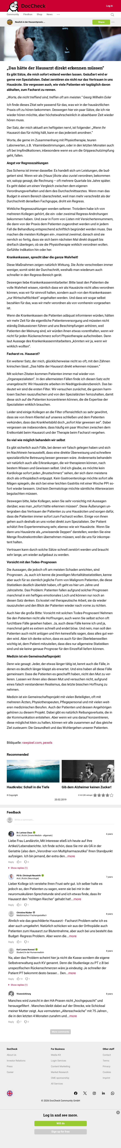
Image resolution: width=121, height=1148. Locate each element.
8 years (109, 914)
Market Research (59, 1072)
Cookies (107, 1072)
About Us (11, 1054)
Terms (106, 1060)
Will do (61, 1123)
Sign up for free (60, 1131)
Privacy (106, 1066)
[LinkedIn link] (103, 1093)
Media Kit (56, 1054)
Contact (107, 1054)
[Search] (111, 15)
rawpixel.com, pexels (37, 742)
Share (101, 22)
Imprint (106, 1077)
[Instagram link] (94, 1093)
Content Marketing (60, 1066)
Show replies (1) (19, 868)
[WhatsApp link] (112, 1093)
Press (10, 1066)
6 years (109, 834)
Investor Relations (16, 1060)
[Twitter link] (85, 1093)
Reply (11, 862)
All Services (57, 1083)
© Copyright (12, 795)
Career (10, 1072)
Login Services (58, 1060)
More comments (60, 1031)
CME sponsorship (60, 1077)
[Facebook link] (75, 1093)
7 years (109, 877)
